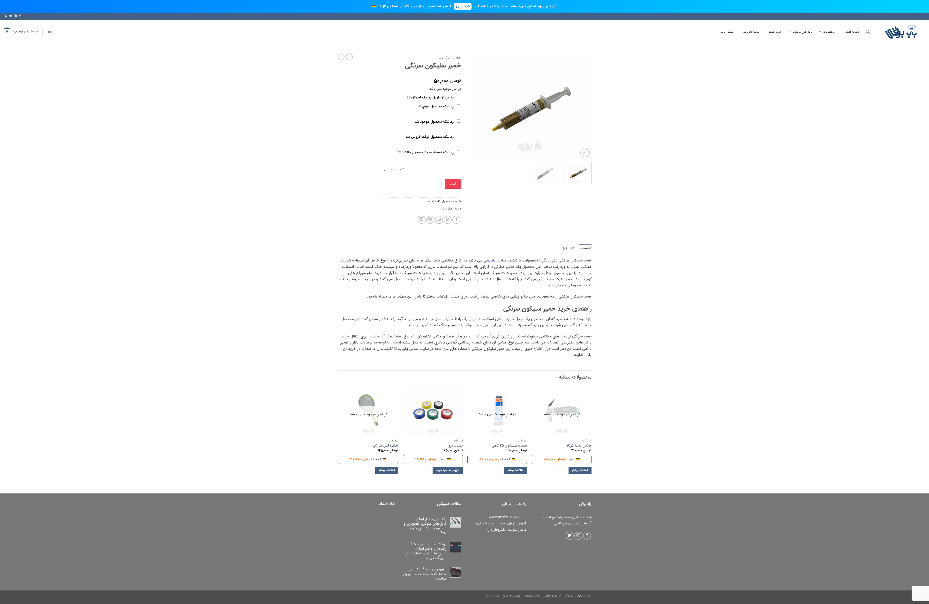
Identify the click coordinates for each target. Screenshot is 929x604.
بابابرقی (489, 260)
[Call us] (6, 16)
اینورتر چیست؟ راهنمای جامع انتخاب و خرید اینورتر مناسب (424, 574)
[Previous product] (341, 56)
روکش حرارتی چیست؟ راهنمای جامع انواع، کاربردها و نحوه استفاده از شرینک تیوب (425, 551)
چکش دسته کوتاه (579, 446)
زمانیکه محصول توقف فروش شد (430, 137)
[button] (49, 32)
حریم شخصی (532, 595)
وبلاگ (568, 595)
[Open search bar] (868, 32)
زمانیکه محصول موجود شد (435, 122)
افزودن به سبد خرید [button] (447, 470)
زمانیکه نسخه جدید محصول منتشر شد (426, 152)
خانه (458, 57)
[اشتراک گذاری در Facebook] (456, 220)
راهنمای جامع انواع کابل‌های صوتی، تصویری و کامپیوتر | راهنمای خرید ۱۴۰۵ (425, 526)
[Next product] (349, 56)
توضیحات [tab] (585, 248)
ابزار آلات (444, 57)
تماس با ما (492, 595)
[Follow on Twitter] (10, 16)
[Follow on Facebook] (19, 16)
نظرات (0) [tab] (569, 248)
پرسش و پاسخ (511, 595)
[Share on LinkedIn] (422, 220)
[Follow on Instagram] (15, 16)
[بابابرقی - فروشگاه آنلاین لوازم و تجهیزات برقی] (901, 32)
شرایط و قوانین (552, 595)
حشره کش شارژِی (385, 446)
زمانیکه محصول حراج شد (436, 106)
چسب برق (455, 446)
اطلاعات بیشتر (580, 470)
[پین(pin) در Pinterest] (430, 220)
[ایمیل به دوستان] (439, 220)
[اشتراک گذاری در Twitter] (448, 220)
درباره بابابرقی (583, 595)
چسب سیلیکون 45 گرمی (509, 446)
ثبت (453, 183)
